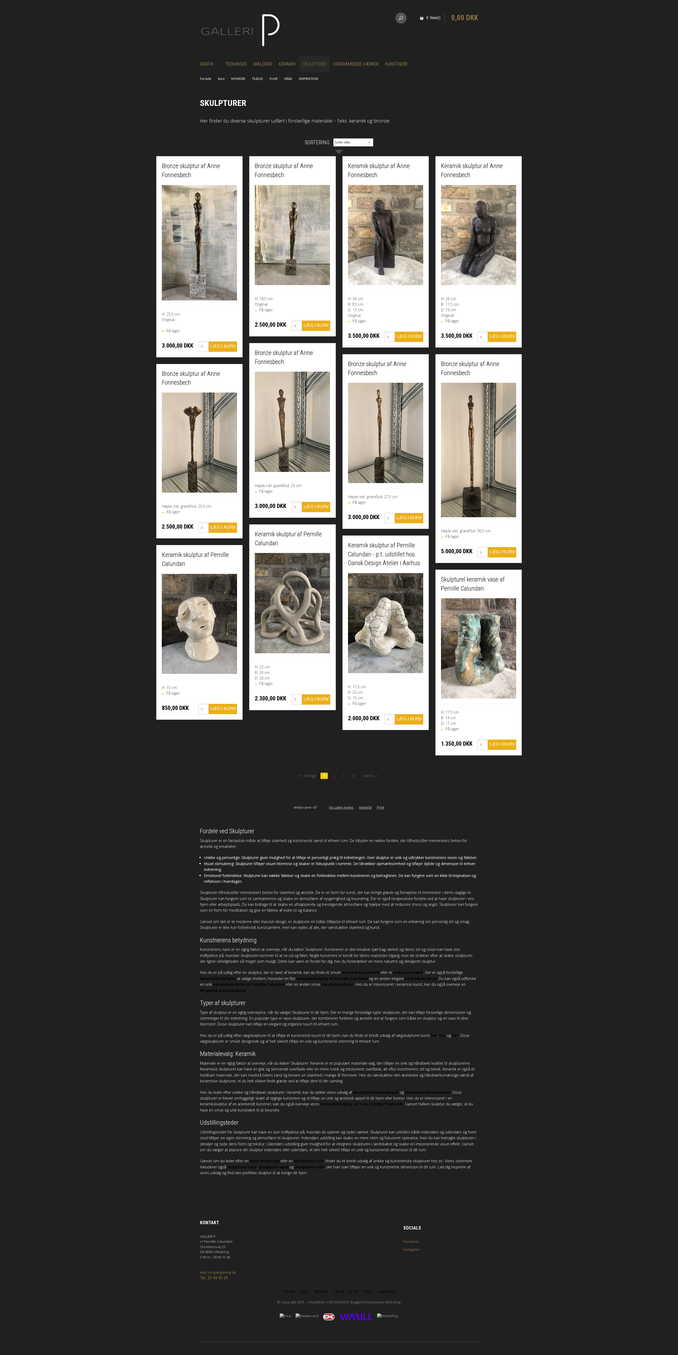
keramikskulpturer (218, 978)
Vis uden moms (341, 807)
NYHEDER (238, 78)
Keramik (287, 64)
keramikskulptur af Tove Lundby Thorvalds (361, 1103)
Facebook (411, 1241)
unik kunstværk (408, 972)
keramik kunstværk (361, 972)
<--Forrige (308, 775)
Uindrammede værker (355, 64)
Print (380, 807)
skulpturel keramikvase (376, 1092)
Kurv (221, 78)
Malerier (262, 64)
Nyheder (321, 1291)
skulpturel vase (309, 1160)
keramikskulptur (421, 978)
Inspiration (387, 1291)
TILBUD (257, 78)
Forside (205, 78)
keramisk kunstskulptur (223, 990)
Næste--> (370, 775)
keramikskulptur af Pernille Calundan (332, 978)
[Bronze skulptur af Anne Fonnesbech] (199, 242)
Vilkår (288, 78)
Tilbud (338, 1291)
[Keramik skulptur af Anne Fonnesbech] (385, 234)
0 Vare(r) (433, 17)
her (434, 1035)
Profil (274, 78)
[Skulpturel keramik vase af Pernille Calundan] (478, 647)
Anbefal (365, 807)
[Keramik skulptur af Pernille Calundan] (199, 623)
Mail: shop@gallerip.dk (218, 1272)
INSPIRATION (308, 78)
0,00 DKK (464, 17)
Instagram (411, 1249)
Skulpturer (314, 64)
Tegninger (236, 64)
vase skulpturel (264, 1160)
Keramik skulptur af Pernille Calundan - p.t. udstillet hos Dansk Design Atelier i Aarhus (384, 554)
